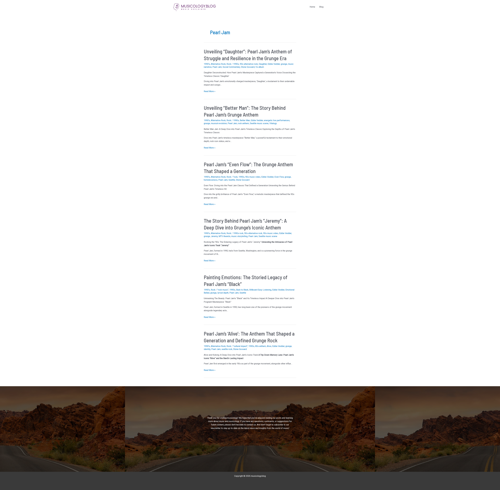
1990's (207, 64)
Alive (269, 346)
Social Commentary (231, 67)
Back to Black (242, 290)
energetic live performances (277, 120)
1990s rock (238, 233)
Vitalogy (273, 123)
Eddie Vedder (274, 64)
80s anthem (260, 346)
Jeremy (214, 236)
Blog (321, 7)
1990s (236, 64)
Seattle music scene (259, 123)
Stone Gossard (248, 67)
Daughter (263, 64)
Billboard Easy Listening (260, 290)
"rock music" (223, 290)
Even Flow (279, 177)
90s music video (252, 177)
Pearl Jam (217, 67)
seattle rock (226, 349)
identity (207, 349)
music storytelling (239, 236)
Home (312, 7)
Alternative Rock (218, 64)
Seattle (232, 180)
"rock (235, 177)
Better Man (245, 120)
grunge (284, 64)
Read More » (209, 91)
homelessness (210, 180)
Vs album (259, 67)
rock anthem (243, 123)
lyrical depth (223, 293)
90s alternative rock (249, 64)
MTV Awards (224, 236)
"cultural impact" (240, 346)
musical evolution (219, 123)
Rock (229, 64)
